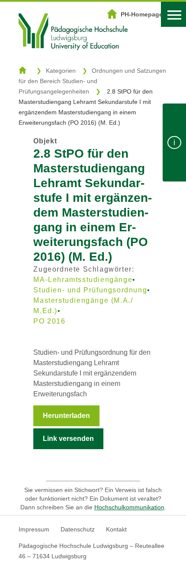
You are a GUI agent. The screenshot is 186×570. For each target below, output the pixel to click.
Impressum (34, 529)
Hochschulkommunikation (129, 507)
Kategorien (61, 70)
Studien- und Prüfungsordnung (90, 290)
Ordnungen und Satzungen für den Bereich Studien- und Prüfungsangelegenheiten (92, 81)
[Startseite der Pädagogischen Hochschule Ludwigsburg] (73, 61)
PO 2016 (49, 321)
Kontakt (116, 529)
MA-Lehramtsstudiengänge (82, 279)
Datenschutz (78, 529)
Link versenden (68, 438)
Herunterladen (66, 415)
